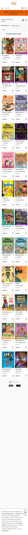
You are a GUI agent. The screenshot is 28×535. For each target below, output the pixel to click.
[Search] (2, 8)
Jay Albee (19, 114)
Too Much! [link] (18, 198)
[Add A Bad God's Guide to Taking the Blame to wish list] (13, 376)
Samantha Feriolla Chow (21, 228)
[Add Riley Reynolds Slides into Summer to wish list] (26, 119)
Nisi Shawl (19, 371)
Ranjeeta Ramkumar (21, 85)
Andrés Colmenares (21, 171)
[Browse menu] (25, 8)
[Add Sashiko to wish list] (26, 290)
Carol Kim (19, 57)
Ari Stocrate (6, 114)
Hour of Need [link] (19, 312)
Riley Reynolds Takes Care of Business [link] (7, 255)
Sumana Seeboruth (8, 171)
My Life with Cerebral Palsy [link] (7, 312)
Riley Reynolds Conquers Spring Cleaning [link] (20, 255)
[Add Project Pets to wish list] (26, 62)
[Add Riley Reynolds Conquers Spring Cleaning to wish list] (26, 262)
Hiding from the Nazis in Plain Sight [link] (7, 84)
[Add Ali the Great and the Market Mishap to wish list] (13, 290)
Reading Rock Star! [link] (20, 340)
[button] (23, 20)
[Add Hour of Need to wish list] (26, 319)
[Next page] (19, 382)
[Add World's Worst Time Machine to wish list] (13, 233)
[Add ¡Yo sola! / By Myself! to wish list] (13, 176)
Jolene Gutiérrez (20, 200)
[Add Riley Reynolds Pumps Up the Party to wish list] (13, 148)
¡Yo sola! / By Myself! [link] (7, 169)
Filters (3, 30)
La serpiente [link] (6, 55)
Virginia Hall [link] (19, 226)
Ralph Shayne (20, 314)
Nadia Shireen (7, 200)
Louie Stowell (6, 371)
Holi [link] (17, 84)
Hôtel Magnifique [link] (20, 141)
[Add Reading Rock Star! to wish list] (26, 347)
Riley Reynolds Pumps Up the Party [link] (7, 141)
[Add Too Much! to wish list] (26, 205)
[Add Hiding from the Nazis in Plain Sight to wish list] (13, 91)
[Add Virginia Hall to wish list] (26, 233)
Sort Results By (5, 25)
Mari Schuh (6, 314)
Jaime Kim (6, 342)
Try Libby (5, 12)
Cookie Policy (5, 530)
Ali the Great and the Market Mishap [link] (7, 283)
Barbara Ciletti (20, 285)
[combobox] (10, 8)
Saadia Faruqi (7, 285)
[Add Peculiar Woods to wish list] (26, 176)
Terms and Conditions (7, 513)
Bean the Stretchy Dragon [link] (7, 112)
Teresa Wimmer (7, 57)
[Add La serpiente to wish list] (13, 62)
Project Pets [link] (19, 55)
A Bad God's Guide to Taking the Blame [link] (7, 369)
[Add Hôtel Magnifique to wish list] (26, 148)
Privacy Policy (19, 513)
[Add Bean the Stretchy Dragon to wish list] (13, 119)
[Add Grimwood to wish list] (13, 205)
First (11, 385)
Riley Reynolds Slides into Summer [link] (20, 112)
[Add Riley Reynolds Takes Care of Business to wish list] (13, 262)
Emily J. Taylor (20, 142)
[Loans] (22, 8)
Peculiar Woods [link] (19, 169)
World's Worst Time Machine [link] (7, 226)
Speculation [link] (19, 369)
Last (18, 385)
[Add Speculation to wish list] (26, 376)
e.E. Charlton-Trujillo (21, 342)
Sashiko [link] (18, 283)
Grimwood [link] (5, 198)
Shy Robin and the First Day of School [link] (7, 340)
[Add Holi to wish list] (26, 91)
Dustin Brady (6, 228)
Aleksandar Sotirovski (8, 85)
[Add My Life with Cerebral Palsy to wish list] (13, 319)
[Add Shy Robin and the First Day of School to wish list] (13, 347)
